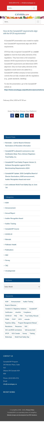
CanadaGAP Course (12, 229)
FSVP (14, 319)
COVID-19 (8, 234)
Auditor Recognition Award (14, 218)
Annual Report (10, 213)
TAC (6, 265)
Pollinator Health (10, 244)
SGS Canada (16, 333)
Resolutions (8, 326)
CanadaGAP (33, 309)
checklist (18, 312)
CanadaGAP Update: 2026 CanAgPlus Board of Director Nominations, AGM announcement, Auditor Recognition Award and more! (21, 176)
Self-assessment (30, 330)
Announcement (10, 208)
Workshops (8, 337)
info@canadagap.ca (28, 3)
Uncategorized (10, 271)
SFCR (7, 333)
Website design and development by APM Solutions (22, 415)
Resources (18, 326)
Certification (8, 312)
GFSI (20, 319)
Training (32, 333)
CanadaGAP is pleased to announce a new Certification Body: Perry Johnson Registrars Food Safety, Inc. (20, 154)
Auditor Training (10, 223)
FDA (21, 316)
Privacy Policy (30, 410)
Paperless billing (10, 323)
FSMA (7, 319)
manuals (27, 319)
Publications (9, 250)
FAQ (15, 316)
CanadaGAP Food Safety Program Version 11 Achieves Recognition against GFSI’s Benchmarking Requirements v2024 (20, 165)
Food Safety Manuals (32, 316)
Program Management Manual (27, 323)
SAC (6, 255)
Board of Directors (10, 305)
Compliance (27, 312)
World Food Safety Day (22, 337)
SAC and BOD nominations (13, 330)
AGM (7, 203)
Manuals (8, 239)
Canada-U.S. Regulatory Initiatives (15, 309)
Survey (7, 260)
